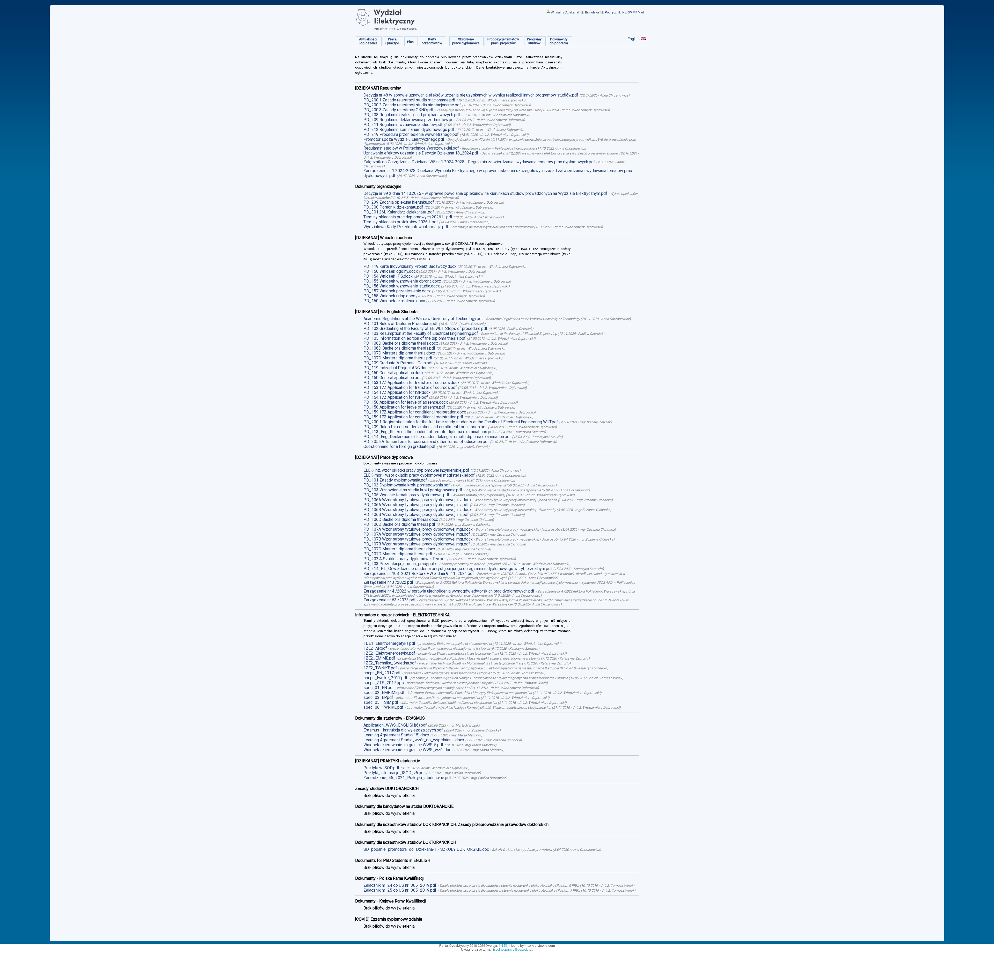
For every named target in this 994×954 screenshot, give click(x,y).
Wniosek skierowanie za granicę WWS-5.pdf (403, 744)
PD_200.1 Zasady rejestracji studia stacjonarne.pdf (409, 100)
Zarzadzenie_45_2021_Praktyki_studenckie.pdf (407, 777)
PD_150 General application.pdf (392, 377)
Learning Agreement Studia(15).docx (396, 735)
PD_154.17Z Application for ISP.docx (396, 392)
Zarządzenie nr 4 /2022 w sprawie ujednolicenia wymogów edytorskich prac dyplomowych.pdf (449, 591)
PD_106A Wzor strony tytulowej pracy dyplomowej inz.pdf (416, 504)
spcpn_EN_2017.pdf (382, 672)
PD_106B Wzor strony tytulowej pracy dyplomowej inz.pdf (416, 514)
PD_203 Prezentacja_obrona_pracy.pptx (399, 563)
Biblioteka (592, 12)
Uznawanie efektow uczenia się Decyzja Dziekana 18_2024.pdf (420, 153)
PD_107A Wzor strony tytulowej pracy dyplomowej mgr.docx (418, 529)
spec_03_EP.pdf (378, 697)
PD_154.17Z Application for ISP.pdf (395, 397)
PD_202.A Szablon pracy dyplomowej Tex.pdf (404, 558)
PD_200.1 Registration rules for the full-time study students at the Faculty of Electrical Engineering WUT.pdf (460, 421)
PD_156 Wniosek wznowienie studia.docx (401, 286)
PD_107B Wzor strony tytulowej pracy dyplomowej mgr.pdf (416, 544)
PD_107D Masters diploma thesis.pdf (398, 358)
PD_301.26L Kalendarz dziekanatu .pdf (398, 212)
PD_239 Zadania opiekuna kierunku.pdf (398, 202)
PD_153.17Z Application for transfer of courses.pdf (410, 387)
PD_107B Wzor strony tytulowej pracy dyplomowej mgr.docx (418, 539)
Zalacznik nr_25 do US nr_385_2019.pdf (399, 890)
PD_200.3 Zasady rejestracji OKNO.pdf (398, 109)
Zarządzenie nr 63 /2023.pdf (389, 599)
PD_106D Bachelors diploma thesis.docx (400, 343)
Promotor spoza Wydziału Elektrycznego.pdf (403, 139)
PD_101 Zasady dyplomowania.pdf (395, 480)
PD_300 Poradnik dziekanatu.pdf (393, 207)
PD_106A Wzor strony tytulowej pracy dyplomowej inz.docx (417, 499)
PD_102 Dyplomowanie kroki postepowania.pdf (406, 485)
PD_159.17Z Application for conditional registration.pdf (413, 417)
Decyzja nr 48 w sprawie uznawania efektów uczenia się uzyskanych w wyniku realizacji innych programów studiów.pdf (470, 95)
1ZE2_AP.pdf (375, 648)
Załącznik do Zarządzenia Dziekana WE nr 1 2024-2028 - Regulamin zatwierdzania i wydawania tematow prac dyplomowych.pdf (479, 161)
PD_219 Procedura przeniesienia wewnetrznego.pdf (411, 134)
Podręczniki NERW (618, 12)
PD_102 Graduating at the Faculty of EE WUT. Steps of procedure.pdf (425, 328)
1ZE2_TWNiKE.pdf (380, 667)
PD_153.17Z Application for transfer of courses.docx (411, 382)
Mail (641, 12)
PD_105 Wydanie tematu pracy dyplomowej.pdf (406, 494)
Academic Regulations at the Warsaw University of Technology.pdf (423, 318)
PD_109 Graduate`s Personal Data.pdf (398, 362)
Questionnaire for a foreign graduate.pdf (399, 446)
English (634, 38)
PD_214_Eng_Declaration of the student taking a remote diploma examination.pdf (437, 436)
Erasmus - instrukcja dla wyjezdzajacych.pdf (403, 730)
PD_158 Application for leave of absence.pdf (404, 407)
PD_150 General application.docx (393, 372)
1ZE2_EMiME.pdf (379, 658)
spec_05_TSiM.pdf (380, 702)
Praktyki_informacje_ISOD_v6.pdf (394, 772)
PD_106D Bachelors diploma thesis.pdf (399, 348)
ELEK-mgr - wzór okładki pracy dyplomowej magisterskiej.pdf (419, 475)
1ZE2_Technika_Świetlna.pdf (389, 663)
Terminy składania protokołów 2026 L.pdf (400, 221)
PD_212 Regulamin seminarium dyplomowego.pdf (408, 129)
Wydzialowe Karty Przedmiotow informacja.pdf (405, 226)
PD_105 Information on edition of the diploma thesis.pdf (414, 338)
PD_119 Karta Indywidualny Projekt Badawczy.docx (409, 266)
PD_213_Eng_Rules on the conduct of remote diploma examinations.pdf (428, 431)
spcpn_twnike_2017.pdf (385, 677)
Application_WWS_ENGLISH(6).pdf (395, 725)
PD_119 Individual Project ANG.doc (395, 367)
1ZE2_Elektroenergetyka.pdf (389, 653)
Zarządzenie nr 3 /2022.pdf (388, 582)
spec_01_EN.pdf (378, 687)
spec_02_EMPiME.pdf (384, 692)
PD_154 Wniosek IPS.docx (388, 276)
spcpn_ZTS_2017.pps (383, 682)
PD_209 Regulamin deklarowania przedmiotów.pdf (409, 119)
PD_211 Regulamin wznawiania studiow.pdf (403, 124)
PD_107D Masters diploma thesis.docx (399, 353)
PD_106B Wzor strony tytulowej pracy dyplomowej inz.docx (417, 509)
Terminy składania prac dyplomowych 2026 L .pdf (407, 217)
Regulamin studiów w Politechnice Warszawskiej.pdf (411, 148)
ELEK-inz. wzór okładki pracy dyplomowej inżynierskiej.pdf (416, 470)
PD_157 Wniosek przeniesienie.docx (397, 291)
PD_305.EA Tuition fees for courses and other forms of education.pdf (426, 441)
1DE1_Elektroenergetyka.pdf (389, 643)
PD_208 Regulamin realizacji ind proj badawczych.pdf (411, 114)
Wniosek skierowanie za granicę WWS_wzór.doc (407, 749)
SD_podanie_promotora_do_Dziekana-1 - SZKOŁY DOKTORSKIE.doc (426, 849)
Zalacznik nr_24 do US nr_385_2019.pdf (399, 885)
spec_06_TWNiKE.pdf (383, 707)
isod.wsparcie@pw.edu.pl (512, 949)
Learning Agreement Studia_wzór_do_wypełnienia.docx (413, 739)
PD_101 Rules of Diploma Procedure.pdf (400, 323)
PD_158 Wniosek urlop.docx (389, 295)
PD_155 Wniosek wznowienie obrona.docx (402, 281)
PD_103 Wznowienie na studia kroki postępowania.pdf (412, 489)
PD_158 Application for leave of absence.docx (405, 402)
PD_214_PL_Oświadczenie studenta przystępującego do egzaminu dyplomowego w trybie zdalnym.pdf (457, 568)
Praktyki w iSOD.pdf (381, 767)
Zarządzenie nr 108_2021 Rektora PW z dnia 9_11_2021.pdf (418, 573)
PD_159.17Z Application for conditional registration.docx (414, 412)
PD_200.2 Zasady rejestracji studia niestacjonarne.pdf (412, 104)
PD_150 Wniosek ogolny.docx (390, 271)
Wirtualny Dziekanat (565, 12)
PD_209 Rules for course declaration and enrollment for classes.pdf (425, 426)
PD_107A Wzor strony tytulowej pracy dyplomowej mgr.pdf (416, 534)
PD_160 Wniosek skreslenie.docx (394, 300)
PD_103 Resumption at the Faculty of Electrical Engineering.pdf (420, 333)
